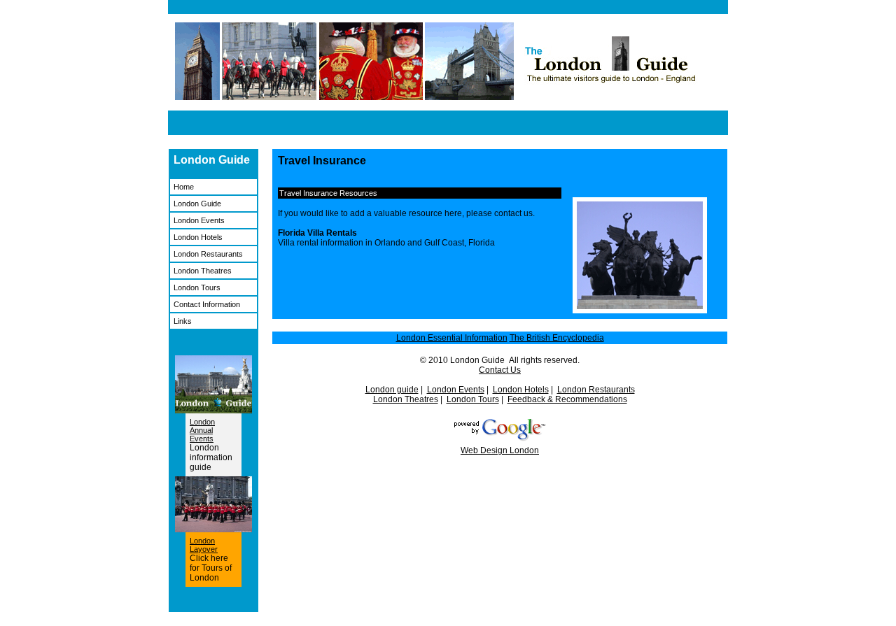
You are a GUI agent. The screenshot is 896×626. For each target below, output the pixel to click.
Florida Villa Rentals (317, 233)
